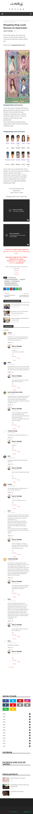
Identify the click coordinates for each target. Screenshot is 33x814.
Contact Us (21, 809)
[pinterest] (20, 9)
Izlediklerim (22, 279)
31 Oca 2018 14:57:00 (11, 642)
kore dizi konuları (15, 281)
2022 (16, 714)
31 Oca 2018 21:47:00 (16, 653)
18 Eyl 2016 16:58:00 (11, 393)
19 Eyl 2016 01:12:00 (15, 410)
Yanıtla (9, 342)
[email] (20, 705)
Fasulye (10, 484)
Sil (12, 342)
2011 (16, 743)
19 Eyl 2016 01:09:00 (15, 348)
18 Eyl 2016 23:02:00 (11, 512)
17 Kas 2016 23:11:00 (15, 626)
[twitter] (12, 9)
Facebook (16, 270)
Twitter (16, 272)
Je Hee (10, 333)
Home (11, 809)
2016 (16, 730)
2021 (16, 716)
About (16, 809)
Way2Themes (14, 811)
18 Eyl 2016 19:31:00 (11, 486)
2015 (16, 732)
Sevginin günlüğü (13, 559)
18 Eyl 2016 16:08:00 (11, 364)
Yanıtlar (10, 344)
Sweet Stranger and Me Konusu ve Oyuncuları (20, 319)
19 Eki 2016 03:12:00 (11, 560)
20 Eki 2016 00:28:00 (15, 583)
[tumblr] (18, 9)
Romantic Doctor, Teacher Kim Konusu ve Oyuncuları (19, 312)
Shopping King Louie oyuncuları (15, 20)
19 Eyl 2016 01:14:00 (15, 541)
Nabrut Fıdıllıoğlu (8, 31)
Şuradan (13, 263)
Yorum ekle (11, 667)
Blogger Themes (27, 811)
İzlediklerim (7, 281)
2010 (16, 746)
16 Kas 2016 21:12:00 (11, 600)
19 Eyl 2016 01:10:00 (15, 377)
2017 (16, 727)
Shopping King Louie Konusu (11, 283)
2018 (16, 724)
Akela (9, 362)
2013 (16, 738)
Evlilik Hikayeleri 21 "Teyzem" (18, 778)
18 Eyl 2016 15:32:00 (11, 334)
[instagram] (15, 9)
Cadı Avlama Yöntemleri (17, 791)
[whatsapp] (6, 709)
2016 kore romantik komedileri (11, 279)
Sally (9, 456)
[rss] (13, 709)
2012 (16, 741)
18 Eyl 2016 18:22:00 (11, 432)
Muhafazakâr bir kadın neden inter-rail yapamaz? (20, 785)
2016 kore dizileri (12, 277)
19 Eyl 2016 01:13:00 (15, 469)
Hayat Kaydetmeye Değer (15, 392)
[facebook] (9, 9)
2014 (16, 735)
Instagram (16, 274)
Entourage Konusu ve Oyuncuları (20, 304)
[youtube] (23, 9)
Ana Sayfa (5, 20)
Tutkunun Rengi (12, 431)
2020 (16, 719)
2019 (16, 722)
